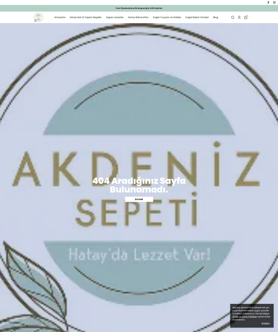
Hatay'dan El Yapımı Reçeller (86, 17)
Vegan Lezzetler (115, 17)
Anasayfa (59, 17)
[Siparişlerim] (239, 17)
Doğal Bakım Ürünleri (197, 17)
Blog (215, 17)
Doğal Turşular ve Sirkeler (167, 17)
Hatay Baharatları (138, 17)
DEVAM (139, 199)
